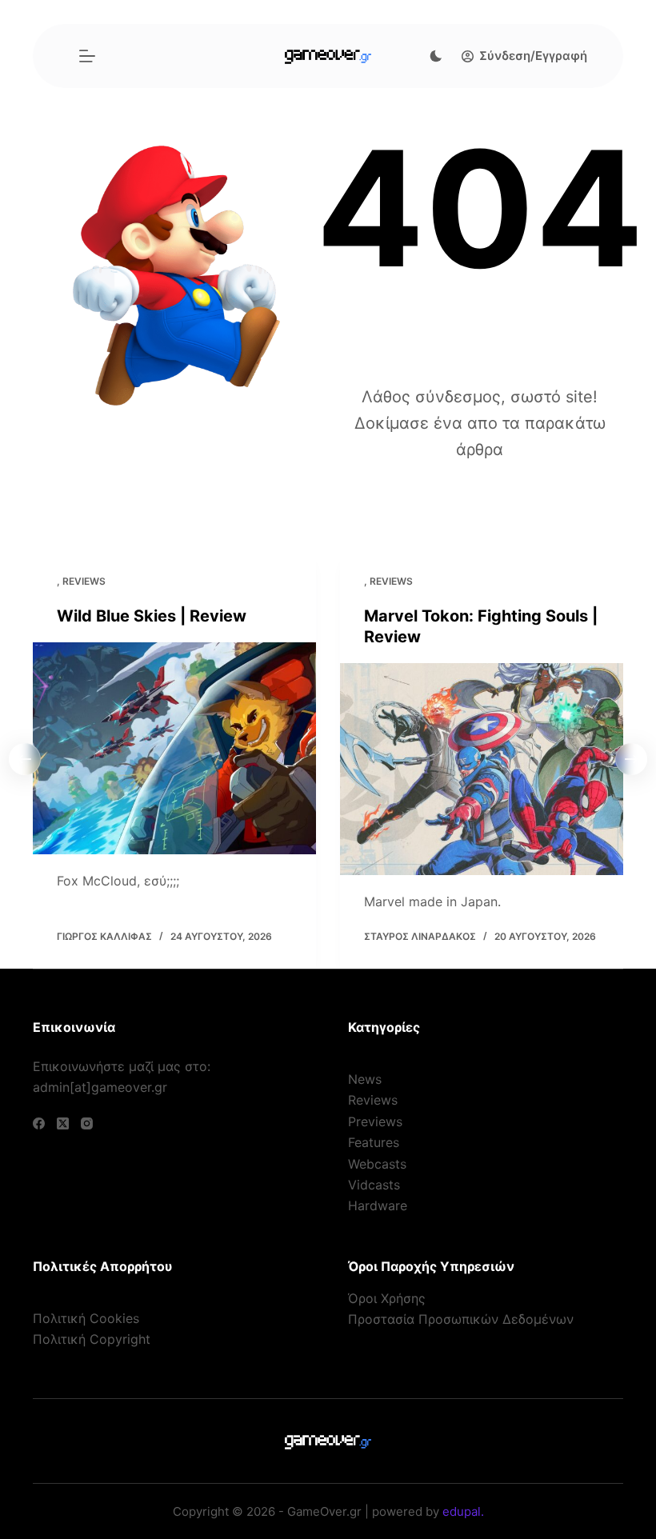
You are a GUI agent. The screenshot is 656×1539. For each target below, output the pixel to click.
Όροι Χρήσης (387, 1298)
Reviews (84, 581)
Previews (375, 1121)
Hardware (377, 1205)
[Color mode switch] (436, 56)
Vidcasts (374, 1185)
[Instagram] (87, 1123)
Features (373, 1142)
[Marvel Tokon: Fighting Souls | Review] (481, 769)
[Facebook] (39, 1123)
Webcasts (377, 1164)
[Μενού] (87, 56)
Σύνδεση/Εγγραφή (533, 55)
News (365, 1079)
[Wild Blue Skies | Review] (174, 748)
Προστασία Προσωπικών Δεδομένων (461, 1319)
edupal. (463, 1511)
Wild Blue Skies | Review (151, 616)
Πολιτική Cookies (86, 1318)
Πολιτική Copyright (91, 1339)
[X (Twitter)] (63, 1123)
